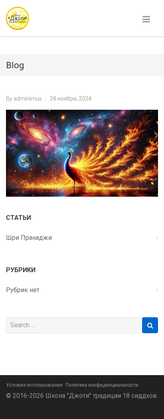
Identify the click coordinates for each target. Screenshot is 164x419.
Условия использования (34, 385)
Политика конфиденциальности (102, 385)
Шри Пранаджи (29, 237)
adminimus (28, 98)
